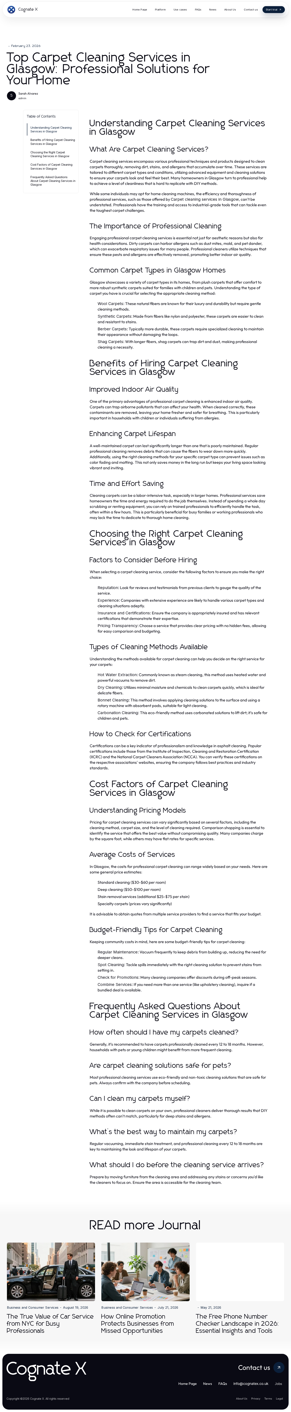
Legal (279, 1398)
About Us (241, 1398)
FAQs (222, 1383)
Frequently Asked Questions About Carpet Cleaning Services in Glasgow (52, 180)
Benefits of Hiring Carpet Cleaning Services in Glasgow (52, 141)
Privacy (255, 1398)
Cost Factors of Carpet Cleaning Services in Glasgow (51, 166)
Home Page (187, 1383)
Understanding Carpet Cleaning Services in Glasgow (51, 129)
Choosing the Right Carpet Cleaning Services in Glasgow (49, 154)
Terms (268, 1398)
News (207, 1383)
